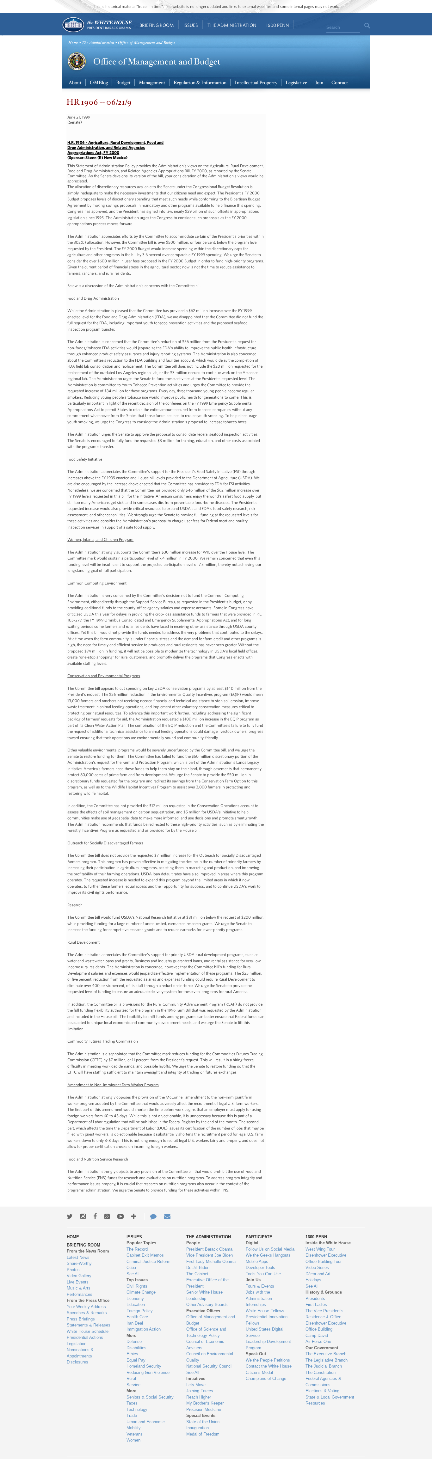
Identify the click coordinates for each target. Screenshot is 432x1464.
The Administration (231, 25)
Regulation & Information (200, 82)
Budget (123, 82)
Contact (339, 82)
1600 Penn (277, 25)
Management (152, 82)
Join (319, 82)
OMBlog (99, 82)
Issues (190, 25)
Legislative (296, 82)
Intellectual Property (256, 82)
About (75, 82)
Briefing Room (156, 25)
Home (97, 24)
